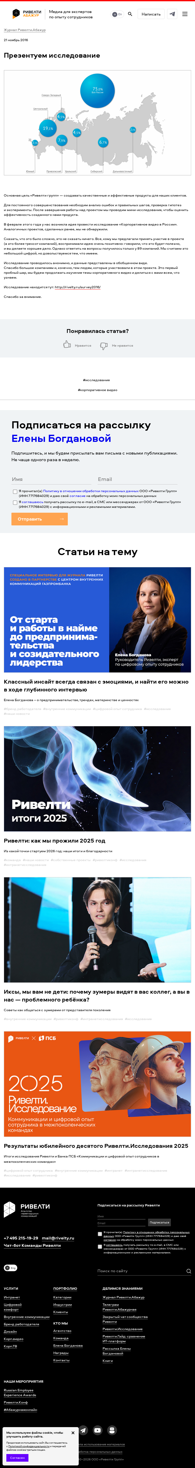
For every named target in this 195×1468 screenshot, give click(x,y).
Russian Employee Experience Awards (20, 1392)
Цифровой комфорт (13, 1307)
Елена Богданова (68, 1345)
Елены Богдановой (61, 438)
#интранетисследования (25, 864)
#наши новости (17, 713)
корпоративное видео (97, 389)
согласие (78, 495)
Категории (62, 1297)
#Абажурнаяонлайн (20, 1409)
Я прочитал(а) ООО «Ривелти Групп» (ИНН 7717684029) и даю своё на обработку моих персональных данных (98, 493)
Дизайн (10, 1331)
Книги (108, 1360)
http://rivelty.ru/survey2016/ (78, 286)
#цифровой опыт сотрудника (117, 708)
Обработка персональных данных (97, 1452)
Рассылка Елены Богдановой (117, 1351)
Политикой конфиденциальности (29, 1446)
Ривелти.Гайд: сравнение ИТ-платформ (124, 1338)
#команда (12, 859)
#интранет (114, 1170)
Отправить (30, 519)
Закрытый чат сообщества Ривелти (125, 1319)
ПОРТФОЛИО (65, 1288)
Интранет (12, 1297)
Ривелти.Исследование (123, 1328)
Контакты (61, 1360)
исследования (96, 379)
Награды (61, 1352)
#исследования (157, 708)
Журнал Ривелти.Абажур (25, 29)
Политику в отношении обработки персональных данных (91, 490)
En (120, 14)
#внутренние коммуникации (67, 708)
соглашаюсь (32, 501)
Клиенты (60, 1311)
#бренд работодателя (22, 708)
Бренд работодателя (21, 1323)
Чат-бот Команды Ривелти (32, 1245)
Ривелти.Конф (16, 1402)
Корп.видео (13, 1338)
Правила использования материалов (97, 1444)
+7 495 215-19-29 (21, 1237)
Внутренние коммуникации (27, 1316)
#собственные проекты (71, 859)
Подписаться (159, 1222)
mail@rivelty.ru (58, 1238)
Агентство (62, 1330)
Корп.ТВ (10, 1346)
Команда (61, 1337)
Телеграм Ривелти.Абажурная (119, 1307)
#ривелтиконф (105, 859)
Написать (151, 14)
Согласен (17, 1458)
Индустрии (62, 1304)
